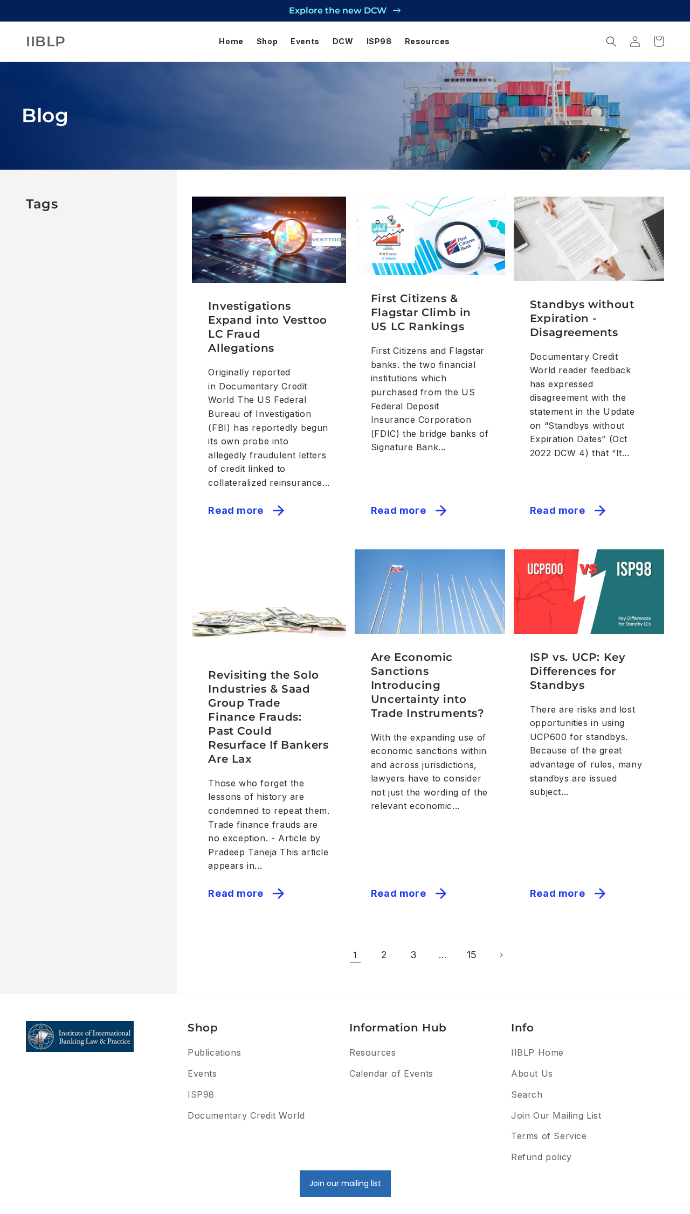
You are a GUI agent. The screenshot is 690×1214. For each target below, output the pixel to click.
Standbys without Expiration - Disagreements (582, 318)
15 (472, 954)
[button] (611, 41)
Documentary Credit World (246, 1115)
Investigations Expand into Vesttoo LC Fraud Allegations (267, 326)
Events (202, 1073)
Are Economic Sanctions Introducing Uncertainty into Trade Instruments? (428, 685)
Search (527, 1094)
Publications (214, 1052)
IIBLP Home (537, 1052)
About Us (532, 1073)
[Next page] (501, 955)
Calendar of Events (391, 1073)
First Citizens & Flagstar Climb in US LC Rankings (421, 312)
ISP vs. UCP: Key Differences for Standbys (578, 671)
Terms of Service (549, 1136)
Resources (372, 1052)
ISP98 (201, 1094)
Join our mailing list (345, 1183)
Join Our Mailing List (556, 1115)
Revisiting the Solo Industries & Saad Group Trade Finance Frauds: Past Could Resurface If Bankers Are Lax (268, 716)
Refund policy (541, 1157)
